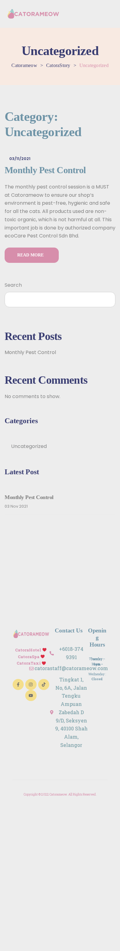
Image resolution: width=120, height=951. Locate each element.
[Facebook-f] (18, 684)
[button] (111, 13)
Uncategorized (29, 446)
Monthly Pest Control (45, 170)
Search (13, 285)
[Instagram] (30, 684)
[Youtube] (30, 695)
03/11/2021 (19, 159)
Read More (31, 255)
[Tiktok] (43, 684)
